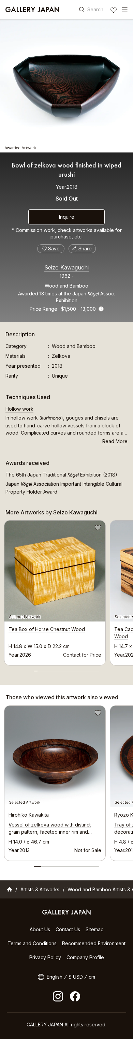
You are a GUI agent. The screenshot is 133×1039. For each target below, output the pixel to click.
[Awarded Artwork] (66, 85)
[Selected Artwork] (54, 756)
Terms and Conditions (32, 943)
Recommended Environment (93, 943)
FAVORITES (114, 11)
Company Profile (85, 957)
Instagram (58, 996)
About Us (40, 929)
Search (95, 9)
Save (97, 529)
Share (85, 248)
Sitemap (95, 929)
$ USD (76, 977)
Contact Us (68, 929)
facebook (75, 996)
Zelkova (61, 356)
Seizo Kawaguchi (66, 267)
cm (92, 977)
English (54, 977)
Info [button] (101, 308)
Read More (115, 441)
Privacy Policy (45, 957)
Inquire (66, 217)
